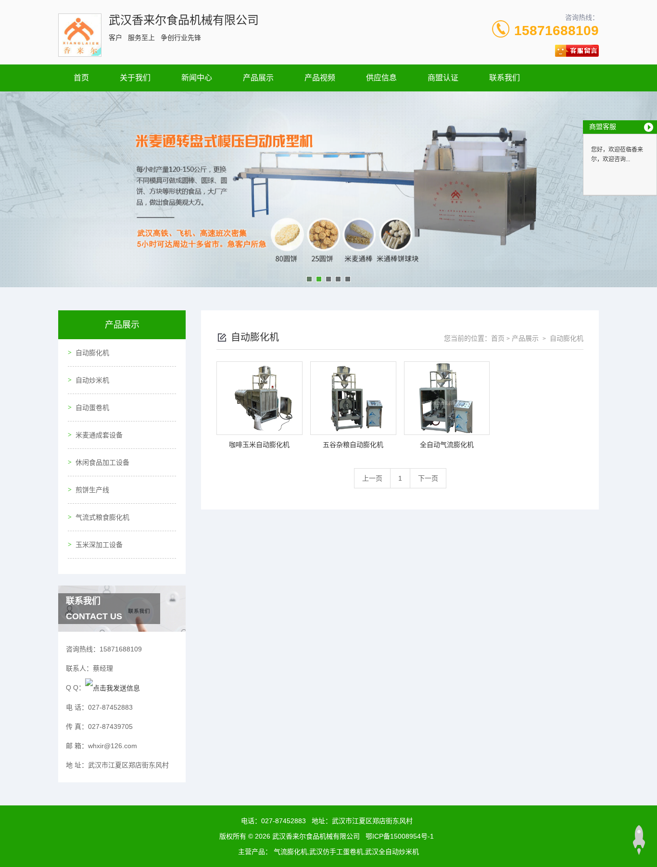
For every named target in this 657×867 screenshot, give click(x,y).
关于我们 (135, 78)
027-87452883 (283, 821)
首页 (81, 78)
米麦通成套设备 (99, 435)
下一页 (428, 478)
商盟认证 (443, 78)
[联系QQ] (112, 687)
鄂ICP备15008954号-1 (400, 836)
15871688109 (556, 30)
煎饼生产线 (92, 490)
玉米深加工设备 (99, 544)
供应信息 (381, 78)
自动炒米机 (92, 380)
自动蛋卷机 (92, 407)
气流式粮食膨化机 (102, 517)
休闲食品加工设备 (102, 462)
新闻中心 (196, 78)
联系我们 (504, 78)
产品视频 (319, 78)
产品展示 (258, 78)
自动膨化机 (92, 353)
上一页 (372, 478)
